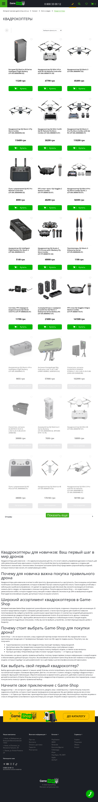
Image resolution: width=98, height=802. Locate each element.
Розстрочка (33, 750)
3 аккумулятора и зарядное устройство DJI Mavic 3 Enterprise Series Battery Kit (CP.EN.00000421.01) (49, 311)
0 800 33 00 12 (52, 4)
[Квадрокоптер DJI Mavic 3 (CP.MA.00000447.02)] (79, 53)
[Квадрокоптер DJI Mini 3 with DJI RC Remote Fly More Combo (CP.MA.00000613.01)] (50, 112)
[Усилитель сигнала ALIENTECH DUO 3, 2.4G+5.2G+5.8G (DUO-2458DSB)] (21, 410)
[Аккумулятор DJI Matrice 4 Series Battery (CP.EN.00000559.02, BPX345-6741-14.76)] (50, 410)
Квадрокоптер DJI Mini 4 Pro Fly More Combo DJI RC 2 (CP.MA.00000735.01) (78, 190)
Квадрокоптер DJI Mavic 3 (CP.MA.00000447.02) (77, 70)
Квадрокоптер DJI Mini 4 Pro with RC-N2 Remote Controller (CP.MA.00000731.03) (50, 71)
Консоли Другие (58, 747)
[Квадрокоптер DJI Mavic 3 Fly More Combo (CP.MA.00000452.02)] (21, 112)
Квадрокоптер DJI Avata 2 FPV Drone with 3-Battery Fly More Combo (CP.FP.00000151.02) (49, 251)
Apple (54, 757)
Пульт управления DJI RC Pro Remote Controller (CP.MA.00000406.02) (20, 190)
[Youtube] (7, 764)
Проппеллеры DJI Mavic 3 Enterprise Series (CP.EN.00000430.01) (77, 250)
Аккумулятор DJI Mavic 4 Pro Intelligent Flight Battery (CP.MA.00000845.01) (20, 369)
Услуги (76, 747)
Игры (53, 752)
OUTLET (54, 760)
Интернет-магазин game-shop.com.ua (16, 11)
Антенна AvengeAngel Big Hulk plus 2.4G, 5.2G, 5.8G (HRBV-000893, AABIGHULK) (49, 369)
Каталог (35, 11)
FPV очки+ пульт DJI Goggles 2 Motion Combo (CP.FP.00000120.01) (50, 190)
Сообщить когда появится (20, 386)
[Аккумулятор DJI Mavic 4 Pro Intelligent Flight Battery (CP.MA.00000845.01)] (21, 351)
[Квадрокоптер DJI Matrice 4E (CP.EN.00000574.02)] (50, 470)
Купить (23, 88)
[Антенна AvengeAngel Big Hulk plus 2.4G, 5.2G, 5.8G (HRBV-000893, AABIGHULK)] (50, 351)
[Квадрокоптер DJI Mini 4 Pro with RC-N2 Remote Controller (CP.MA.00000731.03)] (50, 53)
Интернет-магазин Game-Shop (13, 608)
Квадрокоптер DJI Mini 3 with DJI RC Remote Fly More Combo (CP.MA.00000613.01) (50, 131)
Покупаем (78, 742)
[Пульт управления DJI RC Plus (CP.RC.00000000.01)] (21, 470)
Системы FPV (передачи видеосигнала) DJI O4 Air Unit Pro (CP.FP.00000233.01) (20, 310)
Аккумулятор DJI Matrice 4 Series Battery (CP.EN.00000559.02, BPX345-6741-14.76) (49, 430)
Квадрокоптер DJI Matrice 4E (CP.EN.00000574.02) (49, 487)
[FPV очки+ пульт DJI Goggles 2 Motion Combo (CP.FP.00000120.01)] (50, 172)
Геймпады (55, 750)
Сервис (77, 739)
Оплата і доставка (35, 745)
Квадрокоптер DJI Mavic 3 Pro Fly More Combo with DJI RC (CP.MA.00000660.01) (78, 131)
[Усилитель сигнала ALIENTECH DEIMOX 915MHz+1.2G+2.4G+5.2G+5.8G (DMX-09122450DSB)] (79, 351)
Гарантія (32, 747)
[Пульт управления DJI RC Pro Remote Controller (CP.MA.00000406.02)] (21, 172)
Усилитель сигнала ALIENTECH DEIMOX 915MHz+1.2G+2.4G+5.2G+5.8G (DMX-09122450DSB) (79, 370)
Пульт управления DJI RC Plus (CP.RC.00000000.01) (19, 487)
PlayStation (55, 739)
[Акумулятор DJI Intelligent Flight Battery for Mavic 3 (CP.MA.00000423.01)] (21, 232)
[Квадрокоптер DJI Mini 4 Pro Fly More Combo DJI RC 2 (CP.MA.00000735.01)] (79, 172)
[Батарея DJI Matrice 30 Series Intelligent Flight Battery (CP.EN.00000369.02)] (21, 53)
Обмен (76, 745)
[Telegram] (4, 764)
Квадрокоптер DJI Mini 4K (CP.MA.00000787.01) (77, 428)
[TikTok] (16, 764)
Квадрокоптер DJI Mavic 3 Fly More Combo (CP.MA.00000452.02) (20, 131)
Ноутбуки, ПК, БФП (58, 755)
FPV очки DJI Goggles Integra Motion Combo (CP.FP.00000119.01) (78, 310)
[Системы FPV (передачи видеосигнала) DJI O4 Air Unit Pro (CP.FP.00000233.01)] (21, 291)
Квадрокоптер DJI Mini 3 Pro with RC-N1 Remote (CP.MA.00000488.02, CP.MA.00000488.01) (78, 489)
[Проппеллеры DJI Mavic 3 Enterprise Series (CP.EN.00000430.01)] (79, 232)
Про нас (32, 739)
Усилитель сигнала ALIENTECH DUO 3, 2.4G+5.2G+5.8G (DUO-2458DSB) (17, 430)
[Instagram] (11, 764)
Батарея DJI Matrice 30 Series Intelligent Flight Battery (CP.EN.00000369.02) (20, 71)
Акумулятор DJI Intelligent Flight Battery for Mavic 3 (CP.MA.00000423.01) (19, 250)
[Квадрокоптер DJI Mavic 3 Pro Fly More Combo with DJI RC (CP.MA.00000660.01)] (79, 112)
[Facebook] (13, 764)
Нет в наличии (79, 446)
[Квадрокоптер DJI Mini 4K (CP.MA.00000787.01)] (79, 410)
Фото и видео (46, 11)
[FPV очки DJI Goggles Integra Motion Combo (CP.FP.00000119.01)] (79, 291)
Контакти (32, 742)
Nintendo (55, 745)
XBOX (54, 742)
